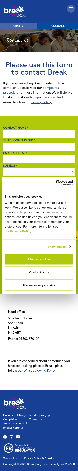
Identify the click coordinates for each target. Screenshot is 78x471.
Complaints (10, 419)
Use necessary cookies (39, 285)
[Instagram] (11, 437)
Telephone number (19, 140)
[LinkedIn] (18, 437)
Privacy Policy (20, 231)
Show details (56, 246)
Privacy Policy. (41, 102)
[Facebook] (5, 437)
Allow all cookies (39, 259)
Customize (36, 272)
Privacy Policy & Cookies (39, 458)
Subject (10, 165)
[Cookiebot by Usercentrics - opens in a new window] (56, 182)
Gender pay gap (39, 415)
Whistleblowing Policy (39, 371)
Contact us (35, 419)
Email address (15, 153)
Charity (18, 26)
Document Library (14, 415)
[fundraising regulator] (19, 448)
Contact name (15, 127)
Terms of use (11, 458)
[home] (15, 11)
